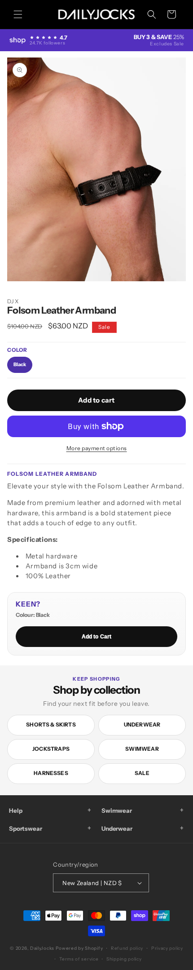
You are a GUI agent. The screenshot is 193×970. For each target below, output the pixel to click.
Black (19, 364)
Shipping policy (124, 959)
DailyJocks (42, 948)
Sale (142, 773)
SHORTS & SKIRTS (51, 724)
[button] (18, 14)
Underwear (142, 724)
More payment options (96, 448)
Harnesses (51, 773)
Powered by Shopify (79, 948)
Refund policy (127, 948)
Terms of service (78, 959)
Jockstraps (51, 748)
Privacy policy (167, 948)
